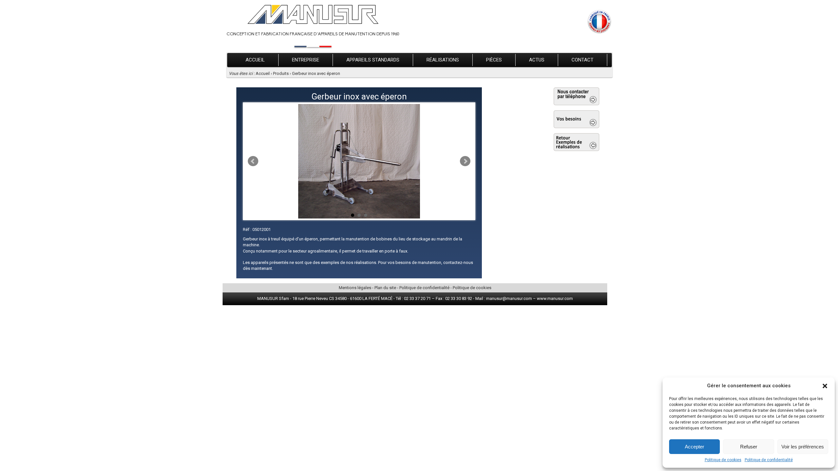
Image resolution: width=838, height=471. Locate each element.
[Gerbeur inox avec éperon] (359, 161)
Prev (253, 161)
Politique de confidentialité (769, 460)
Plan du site (385, 287)
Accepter (694, 446)
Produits (281, 73)
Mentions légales (355, 287)
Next (465, 161)
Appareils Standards (372, 60)
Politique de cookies (723, 460)
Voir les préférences (802, 446)
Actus (536, 60)
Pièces (494, 60)
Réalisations (443, 60)
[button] (825, 386)
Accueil (255, 60)
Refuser (748, 446)
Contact (582, 60)
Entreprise (305, 60)
